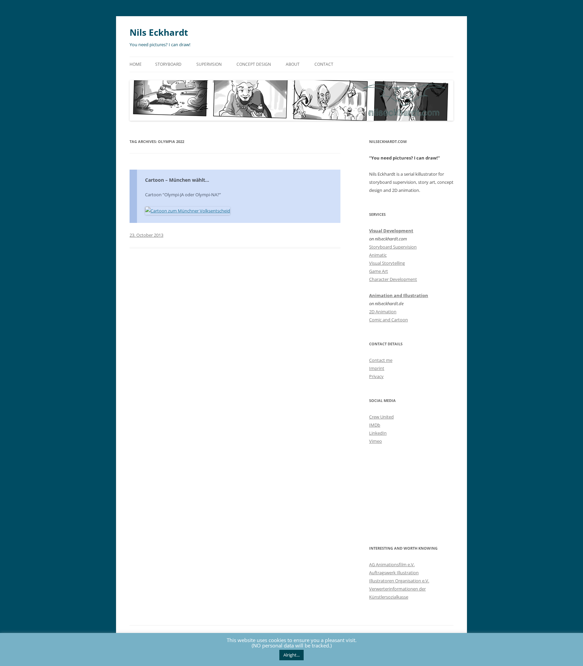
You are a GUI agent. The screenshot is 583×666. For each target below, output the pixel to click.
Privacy (376, 376)
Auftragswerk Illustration (394, 573)
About (293, 64)
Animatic (378, 255)
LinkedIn (378, 433)
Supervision (209, 64)
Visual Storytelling (387, 263)
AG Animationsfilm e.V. (392, 564)
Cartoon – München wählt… (177, 180)
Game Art (378, 271)
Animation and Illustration (398, 295)
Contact (323, 64)
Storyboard (168, 64)
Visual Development (391, 231)
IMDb (374, 425)
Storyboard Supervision (393, 247)
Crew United (381, 417)
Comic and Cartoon (388, 320)
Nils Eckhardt (159, 32)
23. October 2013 (146, 235)
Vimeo (375, 441)
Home (136, 64)
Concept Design (254, 64)
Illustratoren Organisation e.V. (399, 581)
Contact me (380, 360)
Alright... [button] (291, 655)
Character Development (393, 279)
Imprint (376, 368)
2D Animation (382, 312)
